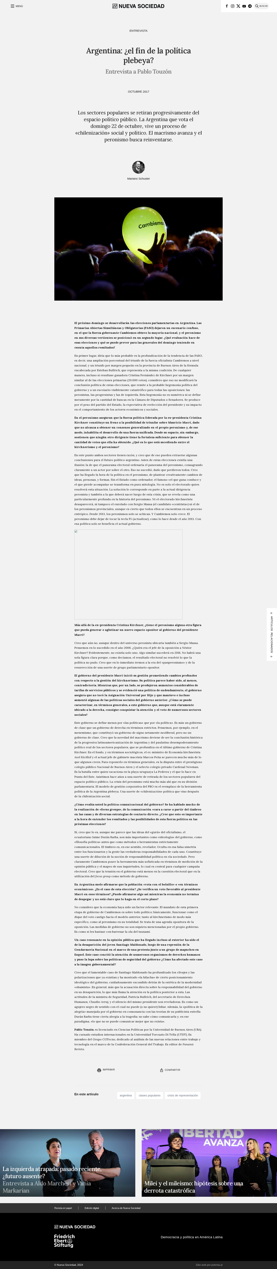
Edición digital (92, 1208)
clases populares (149, 1095)
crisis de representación (183, 1095)
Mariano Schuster (138, 178)
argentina (126, 1095)
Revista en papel (63, 1208)
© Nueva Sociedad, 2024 (68, 1265)
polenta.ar (217, 1265)
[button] (16, 6)
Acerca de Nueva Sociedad (126, 1208)
